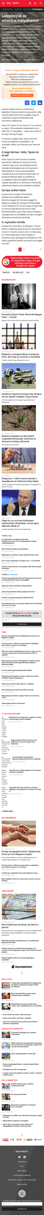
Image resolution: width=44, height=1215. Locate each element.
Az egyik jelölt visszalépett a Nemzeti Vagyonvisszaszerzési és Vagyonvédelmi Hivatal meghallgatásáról (19, 541)
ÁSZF (22, 1166)
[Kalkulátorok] (30, 3)
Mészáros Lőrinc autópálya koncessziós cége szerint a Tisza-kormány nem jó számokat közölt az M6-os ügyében (21, 653)
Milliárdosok (18, 272)
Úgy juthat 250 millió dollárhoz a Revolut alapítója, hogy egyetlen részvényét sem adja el (25, 789)
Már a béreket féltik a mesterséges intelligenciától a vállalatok (23, 994)
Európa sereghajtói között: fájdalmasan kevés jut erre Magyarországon (21, 637)
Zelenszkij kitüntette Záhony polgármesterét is (18, 592)
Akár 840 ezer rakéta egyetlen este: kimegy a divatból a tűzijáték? (25, 771)
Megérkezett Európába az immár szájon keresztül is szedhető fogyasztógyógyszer (20, 677)
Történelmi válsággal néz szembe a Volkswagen (23, 1033)
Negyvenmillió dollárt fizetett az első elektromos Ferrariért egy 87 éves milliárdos (24, 742)
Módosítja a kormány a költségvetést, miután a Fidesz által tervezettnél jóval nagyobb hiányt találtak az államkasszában (21, 662)
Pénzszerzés (8, 891)
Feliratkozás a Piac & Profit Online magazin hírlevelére (22, 1201)
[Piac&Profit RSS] (24, 1157)
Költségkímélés (9, 818)
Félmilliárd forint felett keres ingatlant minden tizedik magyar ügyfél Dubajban (25, 718)
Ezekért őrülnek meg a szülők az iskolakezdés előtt (22, 1085)
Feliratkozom (22, 624)
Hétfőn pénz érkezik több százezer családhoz (18, 684)
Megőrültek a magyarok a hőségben (15, 1121)
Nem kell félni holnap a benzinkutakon (15, 549)
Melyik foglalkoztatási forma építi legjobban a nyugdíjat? (18, 959)
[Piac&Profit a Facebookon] (19, 1157)
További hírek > (8, 811)
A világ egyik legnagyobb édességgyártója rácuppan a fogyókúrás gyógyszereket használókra (26, 984)
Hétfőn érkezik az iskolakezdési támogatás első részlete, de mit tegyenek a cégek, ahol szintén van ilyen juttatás (21, 950)
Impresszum (22, 1162)
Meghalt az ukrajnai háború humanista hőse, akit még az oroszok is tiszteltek (21, 355)
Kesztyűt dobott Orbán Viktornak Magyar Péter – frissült (22, 315)
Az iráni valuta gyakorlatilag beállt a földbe (17, 670)
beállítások (32, 1180)
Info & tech (7, 979)
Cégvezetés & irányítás (12, 1029)
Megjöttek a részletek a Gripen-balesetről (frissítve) (20, 555)
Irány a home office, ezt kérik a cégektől (17, 1018)
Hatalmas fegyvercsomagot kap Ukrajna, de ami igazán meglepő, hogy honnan (22, 395)
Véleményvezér (9, 280)
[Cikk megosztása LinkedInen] (40, 102)
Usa (27, 272)
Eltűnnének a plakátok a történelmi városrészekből (23, 1106)
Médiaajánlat (22, 1171)
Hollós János (30, 60)
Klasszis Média (22, 1184)
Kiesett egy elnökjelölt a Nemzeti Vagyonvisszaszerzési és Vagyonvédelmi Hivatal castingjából (21, 579)
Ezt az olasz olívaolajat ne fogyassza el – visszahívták (21, 561)
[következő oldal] (40, 249)
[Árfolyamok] (35, 3)
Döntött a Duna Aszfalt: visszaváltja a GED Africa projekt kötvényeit (21, 567)
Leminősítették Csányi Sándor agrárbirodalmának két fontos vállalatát (26, 758)
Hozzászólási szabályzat (22, 1175)
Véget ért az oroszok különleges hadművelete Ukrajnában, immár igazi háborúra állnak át (20, 523)
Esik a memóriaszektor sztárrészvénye (17, 1014)
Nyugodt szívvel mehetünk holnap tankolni (17, 586)
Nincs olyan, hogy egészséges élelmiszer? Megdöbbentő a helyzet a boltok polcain (18, 1125)
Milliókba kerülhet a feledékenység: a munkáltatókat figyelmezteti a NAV (20, 941)
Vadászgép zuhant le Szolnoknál (13, 703)
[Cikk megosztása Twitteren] (33, 102)
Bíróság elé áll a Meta (19, 1094)
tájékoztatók (22, 1180)
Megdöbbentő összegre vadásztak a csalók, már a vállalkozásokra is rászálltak (26, 1005)
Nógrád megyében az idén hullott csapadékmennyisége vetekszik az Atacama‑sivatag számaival (19, 439)
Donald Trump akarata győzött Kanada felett (18, 597)
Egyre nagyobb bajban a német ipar (23, 1053)
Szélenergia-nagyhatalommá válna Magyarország (20, 873)
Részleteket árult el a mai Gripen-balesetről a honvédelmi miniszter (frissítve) (22, 604)
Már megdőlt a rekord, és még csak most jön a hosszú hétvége (21, 880)
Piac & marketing (9, 1080)
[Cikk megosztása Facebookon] (27, 102)
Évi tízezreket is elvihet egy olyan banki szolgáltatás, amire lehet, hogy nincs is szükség (20, 644)
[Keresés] (40, 3)
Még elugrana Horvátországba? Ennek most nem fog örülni (20, 696)
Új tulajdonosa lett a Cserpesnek (14, 1069)
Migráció (6, 272)
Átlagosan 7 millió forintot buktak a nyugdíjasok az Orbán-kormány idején (20, 479)
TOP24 (7, 536)
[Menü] (3, 3)
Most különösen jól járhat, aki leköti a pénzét (18, 690)
